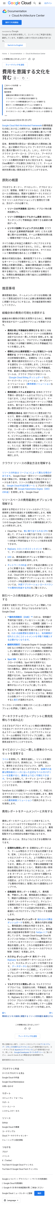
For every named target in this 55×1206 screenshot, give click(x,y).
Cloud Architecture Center (28, 15)
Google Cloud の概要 (10, 1127)
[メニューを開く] (4, 3)
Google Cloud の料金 (10, 1077)
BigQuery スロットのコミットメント (24, 549)
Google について (9, 1179)
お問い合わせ (7, 1086)
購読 (39, 1193)
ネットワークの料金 (17, 565)
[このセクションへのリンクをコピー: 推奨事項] (17, 288)
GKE (9, 557)
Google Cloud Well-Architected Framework (22, 125)
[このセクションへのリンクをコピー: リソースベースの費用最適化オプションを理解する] (15, 504)
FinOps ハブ (41, 932)
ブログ (5, 1152)
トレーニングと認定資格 (12, 1140)
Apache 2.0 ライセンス (23, 1050)
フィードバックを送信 (14, 65)
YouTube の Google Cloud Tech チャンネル (20, 1169)
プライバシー (24, 1179)
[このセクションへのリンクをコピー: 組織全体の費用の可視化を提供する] (47, 313)
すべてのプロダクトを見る (13, 1073)
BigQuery (11, 960)
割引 (16, 700)
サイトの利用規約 (39, 1179)
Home (4, 54)
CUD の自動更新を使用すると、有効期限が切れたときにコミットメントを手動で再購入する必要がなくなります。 (29, 636)
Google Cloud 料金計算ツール (21, 485)
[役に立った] (30, 59)
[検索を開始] (34, 3)
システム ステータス (10, 1111)
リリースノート (8, 1107)
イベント (6, 1156)
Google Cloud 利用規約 (13, 1183)
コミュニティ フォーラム (12, 1098)
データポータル (19, 966)
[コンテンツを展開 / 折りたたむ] (20, 85)
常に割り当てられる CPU (36, 531)
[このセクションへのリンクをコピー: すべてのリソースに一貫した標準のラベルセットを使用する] (26, 753)
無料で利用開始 (11, 22)
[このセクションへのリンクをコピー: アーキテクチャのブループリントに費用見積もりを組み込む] (26, 720)
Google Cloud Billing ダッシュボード (27, 377)
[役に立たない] (34, 59)
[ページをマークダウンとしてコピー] (23, 78)
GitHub (5, 1123)
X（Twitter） (7, 1160)
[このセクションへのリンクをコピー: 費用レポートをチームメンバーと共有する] (4, 815)
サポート (6, 1102)
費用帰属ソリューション (39, 384)
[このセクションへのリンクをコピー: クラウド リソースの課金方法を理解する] (4, 467)
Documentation (17, 11)
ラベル (5, 759)
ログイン (48, 3)
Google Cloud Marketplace (13, 1082)
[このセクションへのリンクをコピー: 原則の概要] (20, 180)
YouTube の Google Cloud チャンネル (17, 1165)
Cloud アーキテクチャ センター (15, 1136)
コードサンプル (8, 1131)
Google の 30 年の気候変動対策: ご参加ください (24, 1188)
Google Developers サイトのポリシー (28, 1052)
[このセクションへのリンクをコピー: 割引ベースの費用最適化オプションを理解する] (10, 599)
